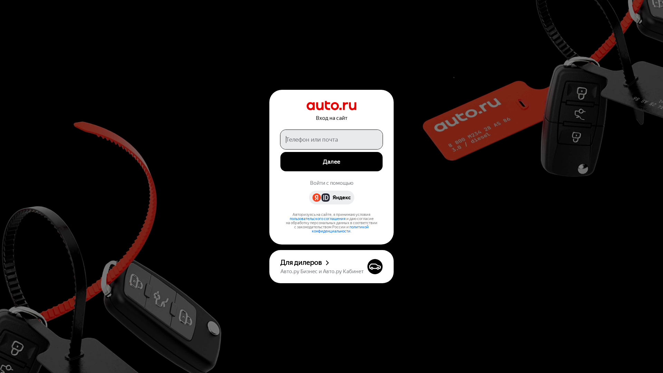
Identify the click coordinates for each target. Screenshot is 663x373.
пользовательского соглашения (318, 219)
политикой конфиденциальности (340, 229)
